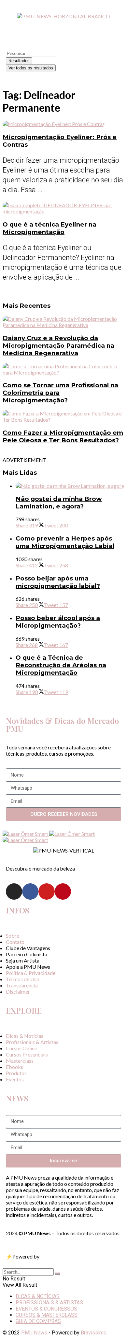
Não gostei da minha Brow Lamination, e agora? (59, 502)
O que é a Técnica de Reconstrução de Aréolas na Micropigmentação (61, 665)
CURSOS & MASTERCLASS (47, 1315)
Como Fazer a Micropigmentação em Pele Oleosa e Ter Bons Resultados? (63, 436)
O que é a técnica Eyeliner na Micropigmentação (49, 228)
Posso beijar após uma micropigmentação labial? (58, 582)
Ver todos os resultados (30, 67)
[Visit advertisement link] (26, 834)
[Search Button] (57, 1274)
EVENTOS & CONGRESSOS (46, 1309)
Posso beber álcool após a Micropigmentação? (58, 621)
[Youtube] (46, 891)
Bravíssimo (93, 1333)
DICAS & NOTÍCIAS (38, 1296)
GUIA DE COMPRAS (38, 1321)
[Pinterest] (63, 891)
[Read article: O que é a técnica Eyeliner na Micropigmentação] (63, 208)
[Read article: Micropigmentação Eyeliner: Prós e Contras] (63, 124)
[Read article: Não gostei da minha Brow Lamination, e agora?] (70, 486)
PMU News (34, 1333)
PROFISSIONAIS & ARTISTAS (49, 1302)
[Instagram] (14, 891)
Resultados (19, 60)
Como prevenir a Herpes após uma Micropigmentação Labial (65, 542)
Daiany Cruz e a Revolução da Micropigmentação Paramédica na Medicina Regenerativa (58, 345)
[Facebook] (30, 891)
